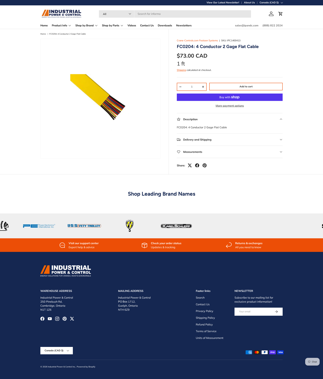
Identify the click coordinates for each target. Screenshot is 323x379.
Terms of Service (206, 331)
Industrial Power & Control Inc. (62, 366)
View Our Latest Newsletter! (223, 2)
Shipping (181, 70)
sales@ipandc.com (246, 25)
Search (200, 297)
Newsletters (184, 25)
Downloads (165, 25)
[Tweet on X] (189, 165)
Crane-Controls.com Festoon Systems (197, 40)
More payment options (230, 105)
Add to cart (246, 86)
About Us (249, 2)
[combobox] (175, 13)
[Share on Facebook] (197, 165)
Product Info (59, 25)
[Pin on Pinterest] (204, 165)
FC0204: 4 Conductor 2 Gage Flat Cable (67, 34)
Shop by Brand (84, 25)
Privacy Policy (204, 311)
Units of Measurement (209, 338)
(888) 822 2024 (272, 25)
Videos (132, 25)
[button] (280, 13)
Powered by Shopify (86, 366)
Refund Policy (204, 324)
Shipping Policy (205, 317)
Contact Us (147, 25)
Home (44, 25)
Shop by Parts (110, 25)
